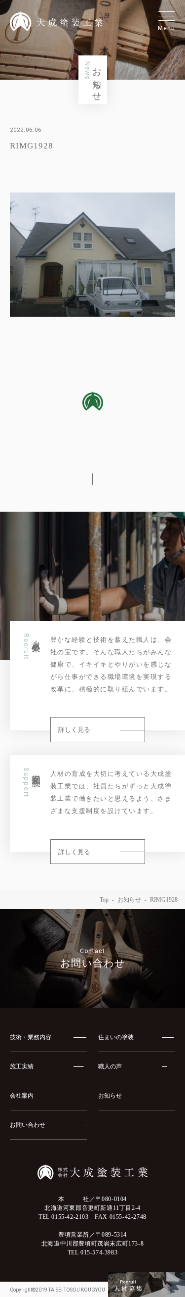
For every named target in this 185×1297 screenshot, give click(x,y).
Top (104, 899)
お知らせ (129, 899)
